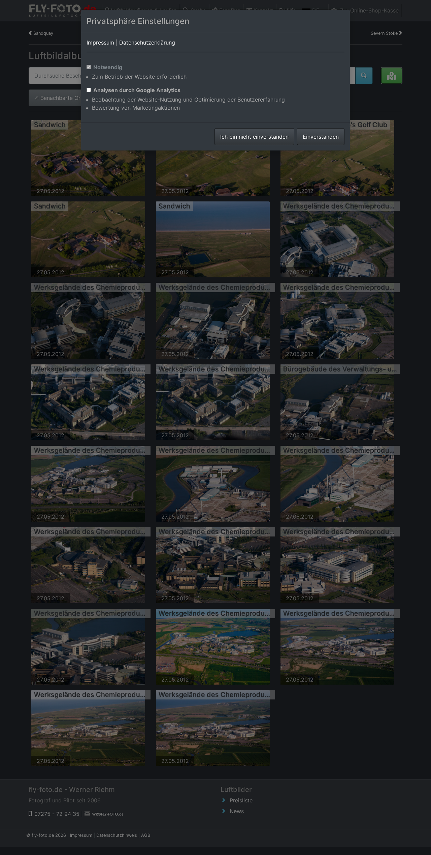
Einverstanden (321, 136)
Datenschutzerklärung (147, 42)
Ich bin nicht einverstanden (254, 136)
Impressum (100, 42)
